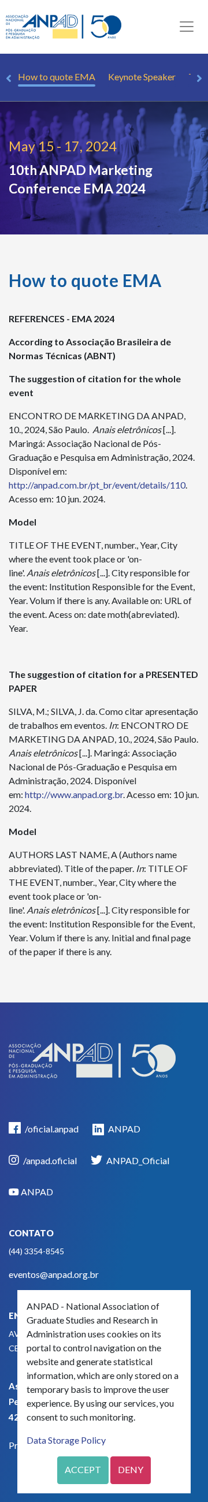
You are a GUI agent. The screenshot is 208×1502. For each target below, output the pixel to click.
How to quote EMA (56, 76)
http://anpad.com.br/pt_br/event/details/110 (97, 484)
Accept (83, 1469)
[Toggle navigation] (186, 27)
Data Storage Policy (66, 1439)
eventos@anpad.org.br (54, 1274)
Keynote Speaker (142, 76)
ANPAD (123, 1128)
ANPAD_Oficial (137, 1160)
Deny (130, 1469)
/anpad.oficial (49, 1160)
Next (199, 78)
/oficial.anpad (51, 1128)
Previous (8, 78)
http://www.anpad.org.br (74, 794)
